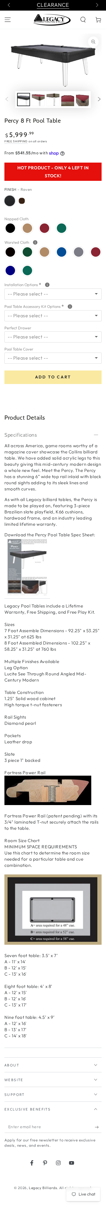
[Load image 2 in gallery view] (38, 99)
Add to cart (53, 377)
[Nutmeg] (21, 201)
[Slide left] (9, 5)
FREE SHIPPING (16, 141)
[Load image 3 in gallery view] (53, 99)
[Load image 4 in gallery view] (67, 99)
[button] (83, 20)
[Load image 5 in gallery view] (82, 99)
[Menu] (7, 20)
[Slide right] (97, 5)
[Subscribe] (98, 1127)
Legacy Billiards (43, 1188)
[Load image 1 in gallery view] (23, 99)
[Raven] (9, 201)
